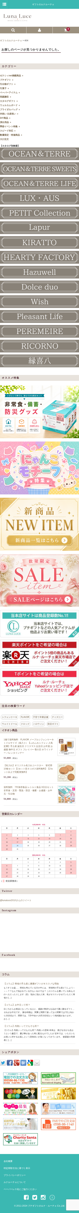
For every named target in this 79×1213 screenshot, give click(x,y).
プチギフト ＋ (7, 80)
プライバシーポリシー (15, 1175)
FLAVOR (25, 717)
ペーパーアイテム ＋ (10, 92)
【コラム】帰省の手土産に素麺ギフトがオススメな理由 (31, 983)
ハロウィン (38, 724)
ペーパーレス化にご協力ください (20, 1189)
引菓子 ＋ (4, 88)
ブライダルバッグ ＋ (10, 109)
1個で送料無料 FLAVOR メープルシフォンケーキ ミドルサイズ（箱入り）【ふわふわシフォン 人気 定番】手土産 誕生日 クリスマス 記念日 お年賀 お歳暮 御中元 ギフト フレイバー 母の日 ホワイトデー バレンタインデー (29, 746)
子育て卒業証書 (40, 717)
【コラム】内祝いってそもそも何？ (21, 1026)
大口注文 (4, 139)
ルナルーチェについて (15, 1182)
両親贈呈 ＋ (6, 96)
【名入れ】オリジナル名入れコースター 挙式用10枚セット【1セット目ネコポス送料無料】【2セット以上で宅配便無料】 (28, 768)
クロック (25, 724)
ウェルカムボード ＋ (10, 105)
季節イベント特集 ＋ (10, 126)
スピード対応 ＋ (8, 130)
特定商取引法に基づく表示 (17, 1168)
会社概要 (8, 1161)
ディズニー (57, 717)
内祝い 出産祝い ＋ (9, 113)
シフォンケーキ (9, 717)
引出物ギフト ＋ (8, 84)
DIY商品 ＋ (5, 118)
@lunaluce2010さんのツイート (15, 900)
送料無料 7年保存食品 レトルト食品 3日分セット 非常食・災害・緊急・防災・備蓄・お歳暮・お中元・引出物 (29, 790)
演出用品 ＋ (6, 122)
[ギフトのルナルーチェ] (39, 19)
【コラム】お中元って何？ (17, 1005)
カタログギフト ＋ (9, 101)
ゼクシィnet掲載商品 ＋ (12, 75)
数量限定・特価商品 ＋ (11, 135)
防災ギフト (53, 724)
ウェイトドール (9, 724)
